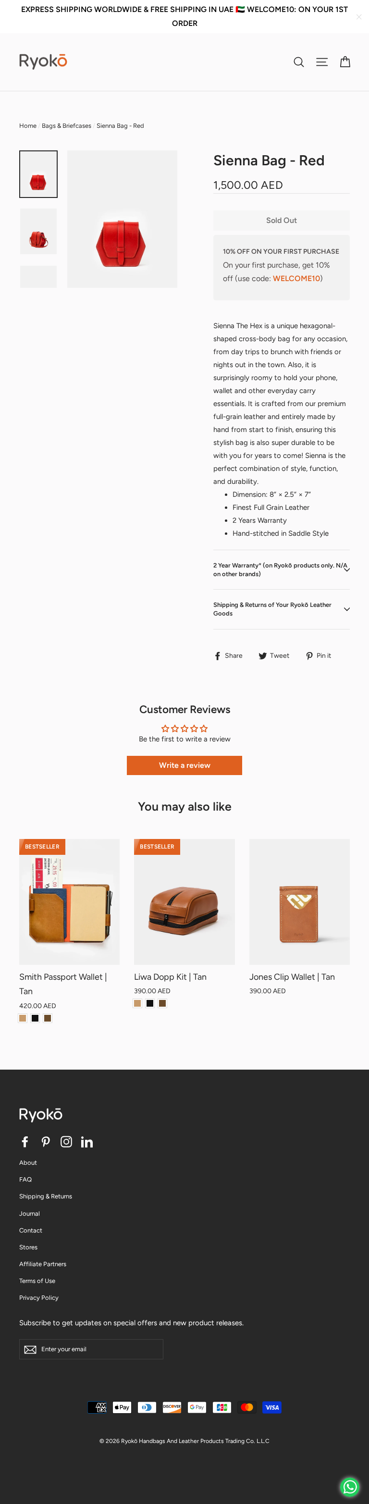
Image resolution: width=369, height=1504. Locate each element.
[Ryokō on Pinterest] (45, 1141)
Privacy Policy (39, 1297)
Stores (28, 1247)
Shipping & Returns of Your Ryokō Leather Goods (272, 609)
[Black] (35, 1018)
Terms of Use (37, 1280)
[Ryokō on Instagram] (66, 1141)
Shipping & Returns (45, 1196)
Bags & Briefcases (66, 125)
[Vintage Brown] (47, 1018)
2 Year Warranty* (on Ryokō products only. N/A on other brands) (280, 570)
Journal (29, 1213)
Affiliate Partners (42, 1264)
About (28, 1162)
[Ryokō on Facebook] (25, 1141)
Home (28, 125)
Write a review (184, 765)
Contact (30, 1230)
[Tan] (22, 1018)
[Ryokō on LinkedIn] (87, 1141)
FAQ (25, 1179)
